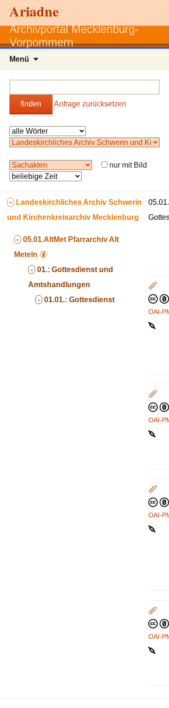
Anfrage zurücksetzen (90, 104)
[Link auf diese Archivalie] (152, 325)
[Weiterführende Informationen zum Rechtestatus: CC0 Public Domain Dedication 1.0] (158, 298)
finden (31, 104)
